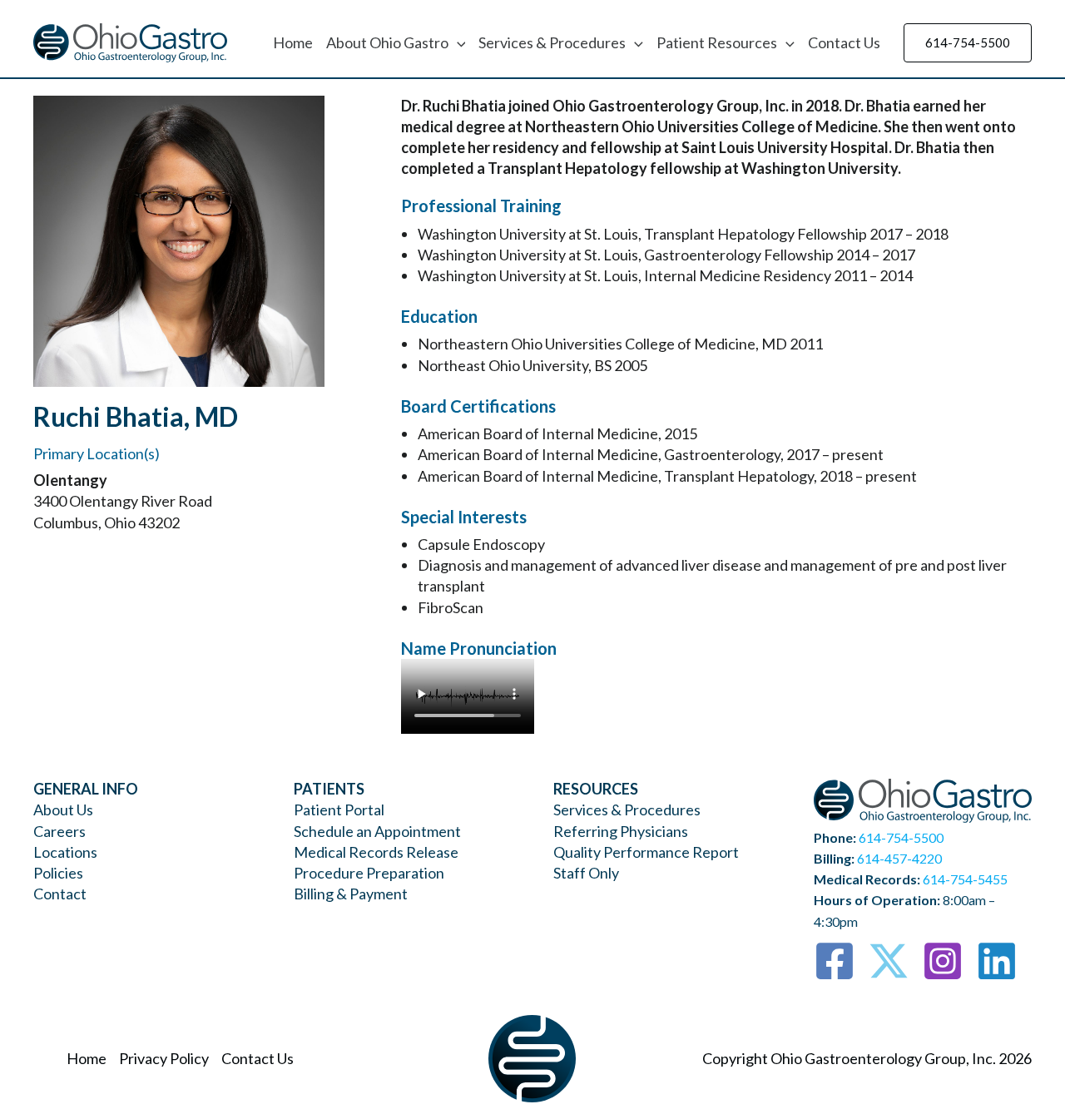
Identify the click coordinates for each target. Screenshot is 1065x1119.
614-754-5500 (901, 837)
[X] (888, 961)
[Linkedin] (997, 961)
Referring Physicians (620, 831)
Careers (59, 831)
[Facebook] (834, 961)
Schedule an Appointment (377, 831)
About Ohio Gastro (387, 42)
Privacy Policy (164, 1058)
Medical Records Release (376, 852)
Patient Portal (339, 809)
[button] (457, 42)
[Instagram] (942, 961)
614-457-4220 (899, 858)
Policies (58, 873)
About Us (63, 809)
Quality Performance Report (646, 852)
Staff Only (586, 873)
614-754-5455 (965, 879)
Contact (60, 893)
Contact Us (844, 42)
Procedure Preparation (369, 873)
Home (293, 42)
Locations (65, 852)
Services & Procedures (552, 42)
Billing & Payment (351, 893)
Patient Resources (716, 42)
